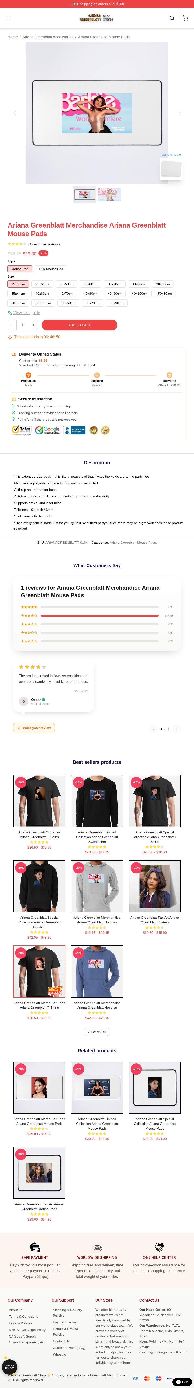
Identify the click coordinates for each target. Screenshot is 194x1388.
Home (13, 37)
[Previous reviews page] (153, 728)
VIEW (39, 822)
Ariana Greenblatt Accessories (47, 37)
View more (97, 1032)
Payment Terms (64, 1322)
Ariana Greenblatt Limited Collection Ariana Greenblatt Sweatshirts (97, 837)
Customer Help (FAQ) (69, 1348)
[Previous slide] (15, 113)
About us (15, 1310)
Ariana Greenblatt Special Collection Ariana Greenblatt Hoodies (39, 922)
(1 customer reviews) (44, 244)
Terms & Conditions (23, 1316)
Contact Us (61, 1341)
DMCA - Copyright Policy (27, 1330)
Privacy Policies (20, 1323)
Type (11, 261)
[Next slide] (179, 113)
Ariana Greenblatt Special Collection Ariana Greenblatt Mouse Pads (155, 1123)
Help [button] (185, 1382)
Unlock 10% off (9, 1367)
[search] (172, 18)
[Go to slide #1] (84, 194)
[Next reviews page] (176, 728)
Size (11, 276)
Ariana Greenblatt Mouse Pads (104, 37)
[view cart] (185, 18)
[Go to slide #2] (109, 194)
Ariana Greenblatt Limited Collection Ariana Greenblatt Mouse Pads (97, 1123)
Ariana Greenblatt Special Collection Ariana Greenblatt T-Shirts (155, 837)
